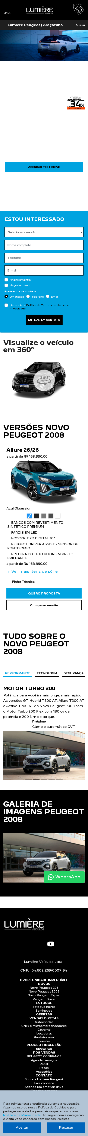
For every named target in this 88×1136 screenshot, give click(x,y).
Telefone (37, 296)
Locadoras (44, 1033)
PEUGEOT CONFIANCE (44, 1056)
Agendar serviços (44, 1060)
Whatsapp (17, 296)
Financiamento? (21, 279)
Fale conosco (44, 1083)
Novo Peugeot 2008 (44, 991)
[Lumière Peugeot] (40, 10)
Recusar (66, 1127)
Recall (44, 1064)
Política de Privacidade (22, 1115)
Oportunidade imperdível (44, 980)
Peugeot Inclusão (44, 1045)
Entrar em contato (44, 319)
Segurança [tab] (74, 673)
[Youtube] (51, 944)
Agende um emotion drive (44, 1087)
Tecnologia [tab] (47, 673)
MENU (7, 13)
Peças (44, 1067)
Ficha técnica (24, 581)
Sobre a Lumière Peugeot (44, 1079)
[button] (4, 725)
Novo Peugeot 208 (44, 987)
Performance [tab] (17, 673)
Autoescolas (44, 1022)
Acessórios (44, 1071)
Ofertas (44, 1014)
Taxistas (44, 1041)
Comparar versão (44, 605)
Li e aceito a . (39, 306)
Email (55, 296)
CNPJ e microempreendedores (44, 1025)
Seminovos (44, 1010)
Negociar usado (20, 285)
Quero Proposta (44, 593)
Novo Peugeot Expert (44, 995)
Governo (44, 1029)
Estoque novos (44, 1006)
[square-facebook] (33, 943)
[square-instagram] (40, 943)
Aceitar (22, 1127)
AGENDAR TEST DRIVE (44, 167)
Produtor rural (44, 1037)
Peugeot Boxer (44, 999)
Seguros (44, 1048)
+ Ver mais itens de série (32, 571)
